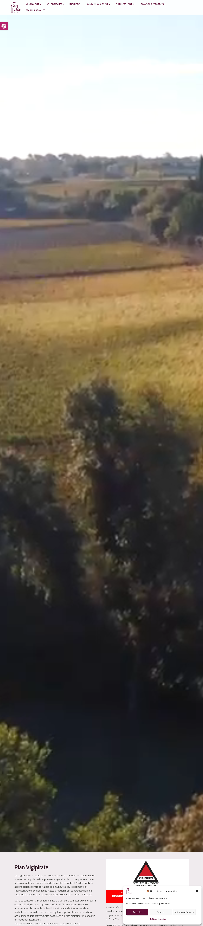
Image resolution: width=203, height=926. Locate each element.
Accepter (137, 912)
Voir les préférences (184, 912)
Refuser (161, 912)
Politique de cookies (158, 919)
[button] (4, 26)
